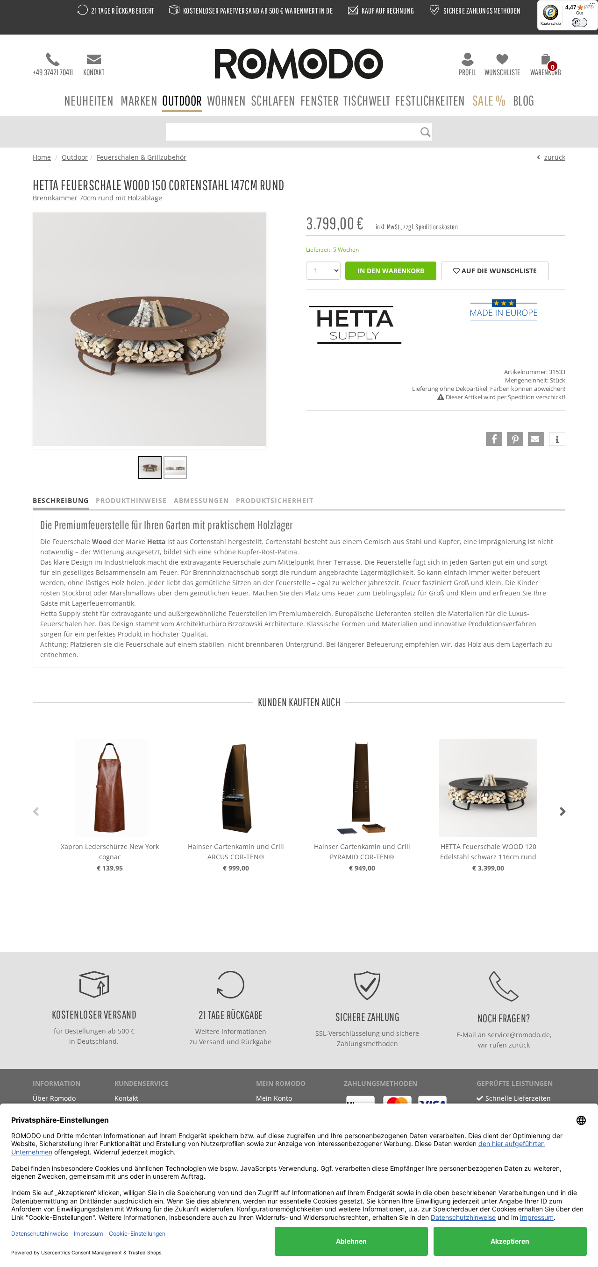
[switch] (579, 22)
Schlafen (273, 100)
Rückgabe (256, 1041)
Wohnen (226, 100)
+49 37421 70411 (53, 72)
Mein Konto (274, 1098)
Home (42, 157)
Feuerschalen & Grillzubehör (141, 157)
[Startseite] (299, 65)
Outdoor (182, 100)
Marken (139, 100)
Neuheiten (89, 100)
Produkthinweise (131, 500)
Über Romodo (54, 1098)
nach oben (296, 943)
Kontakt (93, 72)
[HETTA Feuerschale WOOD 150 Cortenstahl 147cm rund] (150, 469)
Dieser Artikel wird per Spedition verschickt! (505, 397)
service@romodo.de (519, 1034)
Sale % (489, 100)
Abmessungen (201, 500)
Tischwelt (367, 100)
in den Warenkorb (390, 270)
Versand (212, 1041)
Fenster (319, 100)
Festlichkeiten (430, 100)
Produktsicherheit (274, 500)
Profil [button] (467, 72)
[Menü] (592, 5)
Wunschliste (502, 72)
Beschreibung (61, 500)
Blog (523, 100)
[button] (545, 66)
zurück (554, 157)
